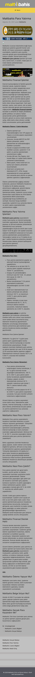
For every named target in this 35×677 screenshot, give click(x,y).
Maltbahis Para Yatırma (10, 643)
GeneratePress (19, 674)
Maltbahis (6, 58)
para (12, 218)
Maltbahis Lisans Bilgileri (13, 628)
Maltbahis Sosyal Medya (13, 631)
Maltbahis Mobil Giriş (10, 648)
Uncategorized (10, 626)
